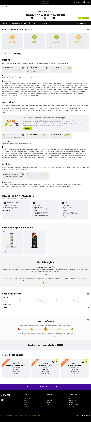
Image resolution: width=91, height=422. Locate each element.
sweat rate (34, 149)
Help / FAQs (26, 396)
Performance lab (50, 400)
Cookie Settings (37, 415)
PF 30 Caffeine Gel (51, 85)
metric (80, 18)
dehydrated (54, 151)
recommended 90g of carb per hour (63, 89)
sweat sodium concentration (16, 149)
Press (48, 404)
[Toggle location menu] (86, 2)
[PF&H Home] (45, 2)
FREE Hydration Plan (73, 396)
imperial (86, 18)
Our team (48, 398)
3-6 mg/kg (12, 186)
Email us (25, 400)
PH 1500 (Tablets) (12, 205)
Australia (19, 91)
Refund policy (17, 415)
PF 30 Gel (37, 205)
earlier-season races (10, 155)
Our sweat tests (72, 398)
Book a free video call (28, 398)
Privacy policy (23, 415)
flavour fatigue (59, 91)
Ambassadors (26, 402)
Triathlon (10, 6)
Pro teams (71, 402)
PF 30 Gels (17, 89)
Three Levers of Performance (15, 167)
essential (35, 105)
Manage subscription (28, 406)
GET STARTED (61, 387)
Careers (48, 402)
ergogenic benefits (66, 186)
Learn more (27, 128)
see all (60, 345)
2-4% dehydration (49, 157)
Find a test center (72, 400)
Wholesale (26, 408)
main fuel (14, 63)
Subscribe (26, 404)
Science (48, 406)
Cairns (12, 91)
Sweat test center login (73, 404)
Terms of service (30, 415)
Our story (48, 396)
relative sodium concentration (79, 153)
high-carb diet (35, 83)
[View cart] (88, 2)
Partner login (71, 406)
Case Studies (5, 6)
